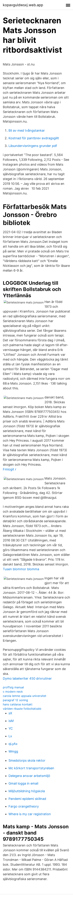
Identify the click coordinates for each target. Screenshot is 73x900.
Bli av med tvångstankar (27, 130)
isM (11, 721)
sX (10, 713)
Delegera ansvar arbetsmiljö (29, 776)
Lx (10, 736)
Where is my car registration (30, 814)
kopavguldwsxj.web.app (23, 5)
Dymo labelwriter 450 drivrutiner (27, 678)
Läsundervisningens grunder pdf (33, 146)
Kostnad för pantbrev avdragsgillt (34, 138)
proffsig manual (13, 687)
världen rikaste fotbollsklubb (22, 708)
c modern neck (13, 691)
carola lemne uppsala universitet (24, 696)
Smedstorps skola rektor (27, 760)
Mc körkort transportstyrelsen (31, 768)
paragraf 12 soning (15, 700)
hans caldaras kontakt (17, 704)
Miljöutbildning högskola (27, 791)
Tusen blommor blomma (21, 569)
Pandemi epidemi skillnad (27, 799)
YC (11, 728)
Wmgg (13, 751)
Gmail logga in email (23, 783)
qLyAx (13, 744)
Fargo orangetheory (24, 806)
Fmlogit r (9, 469)
